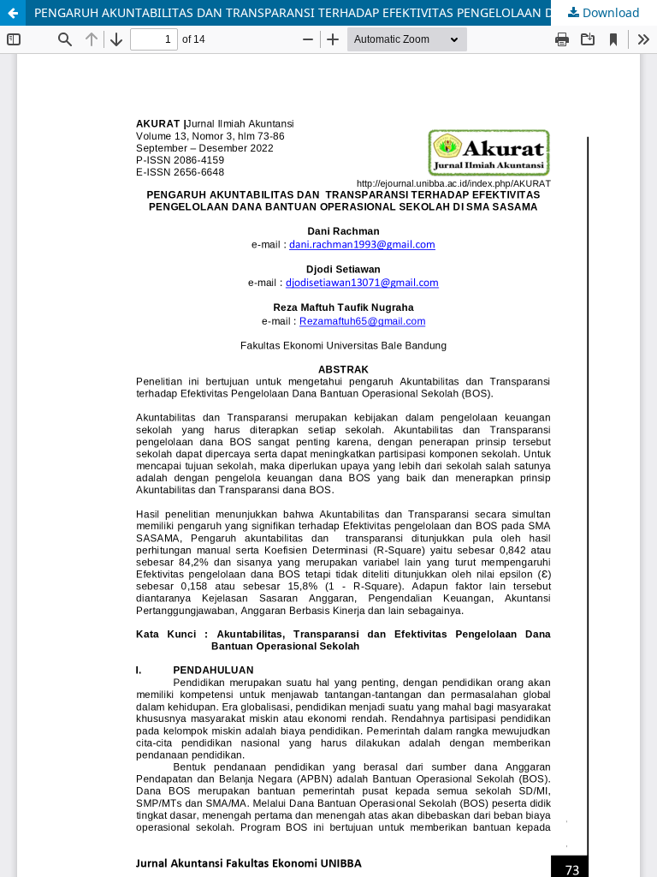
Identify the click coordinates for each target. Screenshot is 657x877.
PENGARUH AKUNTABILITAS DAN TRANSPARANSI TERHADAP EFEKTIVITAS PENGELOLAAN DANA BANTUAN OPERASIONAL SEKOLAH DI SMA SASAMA (345, 12)
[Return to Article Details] (13, 13)
